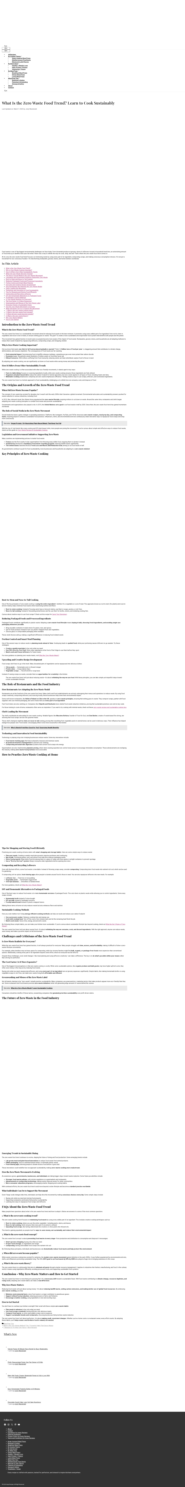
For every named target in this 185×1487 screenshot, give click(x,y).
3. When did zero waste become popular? (20, 314)
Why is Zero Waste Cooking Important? (19, 270)
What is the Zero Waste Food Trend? (18, 268)
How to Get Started (12, 320)
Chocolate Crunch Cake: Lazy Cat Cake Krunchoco (24, 1402)
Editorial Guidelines (14, 1434)
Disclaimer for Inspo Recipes (17, 1433)
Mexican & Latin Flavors (20, 62)
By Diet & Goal (12, 1449)
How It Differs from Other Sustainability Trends (21, 272)
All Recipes (12, 54)
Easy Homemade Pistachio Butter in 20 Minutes (24, 1389)
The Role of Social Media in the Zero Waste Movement (24, 276)
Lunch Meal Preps (18, 76)
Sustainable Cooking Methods (16, 298)
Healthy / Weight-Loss (15, 1454)
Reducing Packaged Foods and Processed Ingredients (24, 281)
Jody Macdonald (20, 1351)
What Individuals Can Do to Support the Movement (23, 309)
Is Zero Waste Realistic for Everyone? (18, 299)
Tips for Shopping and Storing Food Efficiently (21, 292)
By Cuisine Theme (14, 1447)
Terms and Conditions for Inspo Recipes (21, 1438)
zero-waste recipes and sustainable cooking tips (109, 707)
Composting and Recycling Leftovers (18, 294)
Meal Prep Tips (8, 1324)
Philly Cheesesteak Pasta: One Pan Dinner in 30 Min (25, 1362)
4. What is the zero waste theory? (17, 316)
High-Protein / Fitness (15, 1456)
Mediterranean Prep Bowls (17, 1462)
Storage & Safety (18, 84)
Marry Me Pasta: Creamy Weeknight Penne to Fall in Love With (29, 1376)
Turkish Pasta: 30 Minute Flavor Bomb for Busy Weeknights (28, 1349)
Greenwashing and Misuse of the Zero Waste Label (23, 303)
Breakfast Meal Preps (15, 1445)
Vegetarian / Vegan (19, 69)
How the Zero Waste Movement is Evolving (20, 307)
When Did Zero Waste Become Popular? (19, 274)
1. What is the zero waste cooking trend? (19, 310)
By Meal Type (12, 1451)
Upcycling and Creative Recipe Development (21, 285)
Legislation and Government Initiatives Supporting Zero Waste (27, 277)
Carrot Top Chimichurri (59, 614)
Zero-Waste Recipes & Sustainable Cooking (32, 430)
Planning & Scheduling (15, 1465)
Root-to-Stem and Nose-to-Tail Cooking (19, 279)
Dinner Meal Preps (14, 1452)
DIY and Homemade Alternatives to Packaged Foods (23, 296)
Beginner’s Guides (14, 1443)
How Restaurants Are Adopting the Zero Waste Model (24, 287)
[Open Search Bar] (6, 46)
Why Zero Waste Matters (14, 318)
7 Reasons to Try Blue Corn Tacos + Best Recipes (20, 1327)
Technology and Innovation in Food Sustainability (22, 290)
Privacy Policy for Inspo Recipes (19, 1436)
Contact (11, 87)
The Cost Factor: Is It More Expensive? (19, 301)
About (10, 86)
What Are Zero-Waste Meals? (49, 655)
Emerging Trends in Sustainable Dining (19, 305)
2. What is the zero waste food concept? (19, 312)
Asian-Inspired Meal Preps (17, 1441)
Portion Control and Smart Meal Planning (19, 283)
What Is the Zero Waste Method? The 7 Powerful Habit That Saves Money (28, 1326)
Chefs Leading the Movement (16, 288)
